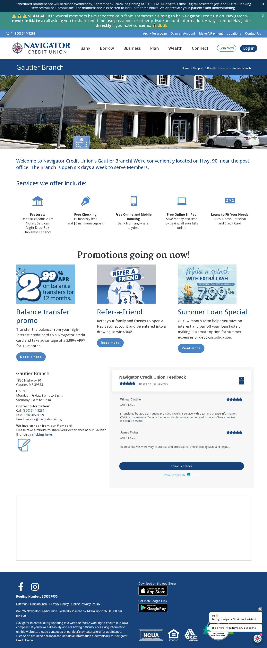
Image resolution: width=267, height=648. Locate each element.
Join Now (226, 48)
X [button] (263, 4)
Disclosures (38, 597)
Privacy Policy (59, 597)
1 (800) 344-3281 (23, 33)
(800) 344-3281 (33, 410)
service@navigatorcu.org (43, 419)
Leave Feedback (181, 459)
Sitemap (22, 597)
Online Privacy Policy (85, 597)
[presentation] (260, 609)
